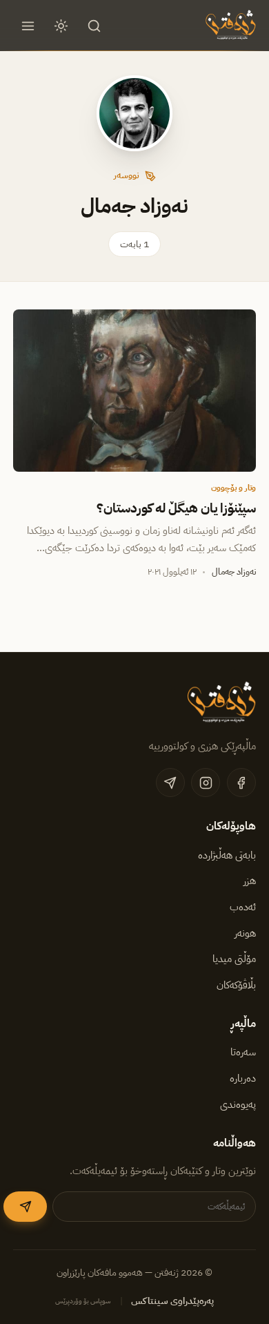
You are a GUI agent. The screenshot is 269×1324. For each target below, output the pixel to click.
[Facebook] (241, 782)
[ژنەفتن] (229, 25)
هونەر (245, 933)
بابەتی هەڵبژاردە (227, 855)
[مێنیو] (27, 25)
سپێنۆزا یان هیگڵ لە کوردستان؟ (176, 508)
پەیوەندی (238, 1104)
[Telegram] (170, 782)
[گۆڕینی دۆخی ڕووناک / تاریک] (61, 25)
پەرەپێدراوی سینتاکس (172, 1301)
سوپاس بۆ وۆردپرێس (83, 1301)
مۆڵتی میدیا (234, 958)
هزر (249, 880)
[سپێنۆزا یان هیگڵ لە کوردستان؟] (134, 390)
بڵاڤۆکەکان (236, 984)
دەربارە (243, 1078)
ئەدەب (243, 906)
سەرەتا (243, 1051)
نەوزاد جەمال (234, 571)
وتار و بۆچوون (233, 487)
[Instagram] (205, 782)
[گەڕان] (94, 25)
